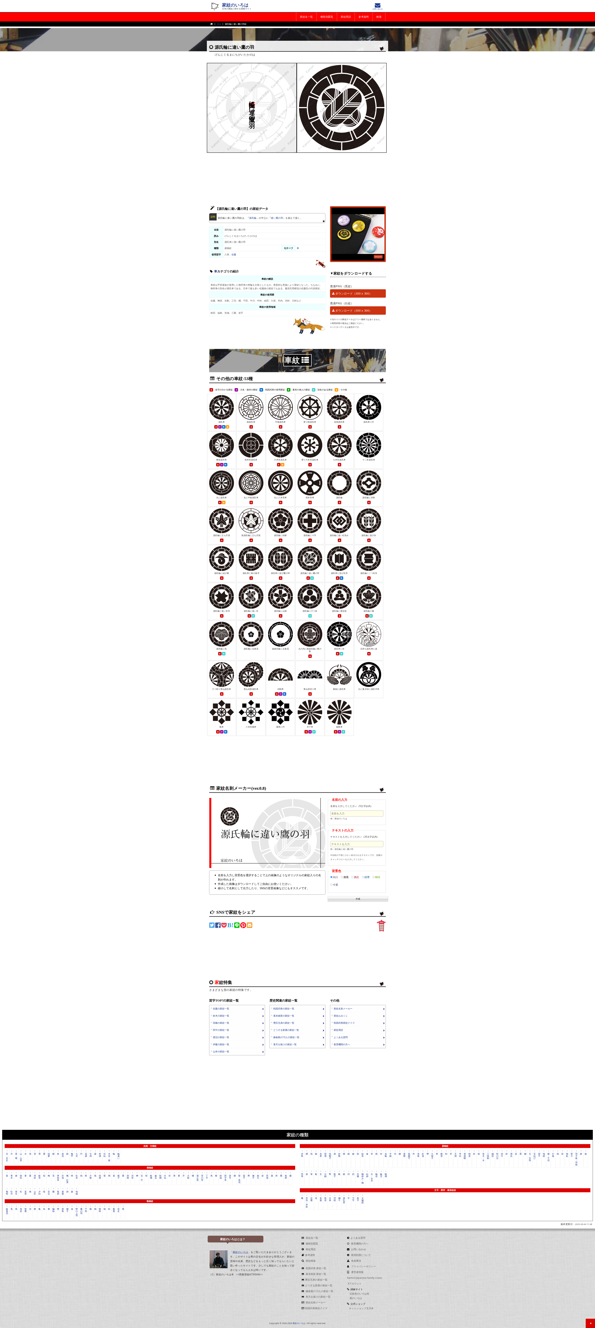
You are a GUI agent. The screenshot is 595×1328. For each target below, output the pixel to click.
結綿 (367, 1175)
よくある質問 (341, 1037)
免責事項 (355, 1260)
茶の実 (202, 1177)
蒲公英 (197, 1177)
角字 (358, 1199)
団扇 (325, 1154)
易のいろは (355, 1298)
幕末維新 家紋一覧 (315, 1274)
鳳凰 (114, 1210)
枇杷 (286, 1176)
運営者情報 (357, 1272)
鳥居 (325, 1199)
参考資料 (364, 16)
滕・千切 (548, 1157)
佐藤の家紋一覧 (221, 1008)
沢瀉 (63, 1176)
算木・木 (483, 1157)
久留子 (432, 1156)
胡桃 (128, 1176)
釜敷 (404, 1154)
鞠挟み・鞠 (362, 1178)
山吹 (35, 1192)
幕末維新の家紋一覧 (283, 1015)
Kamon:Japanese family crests (364, 1278)
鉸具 (362, 1154)
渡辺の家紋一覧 (221, 1037)
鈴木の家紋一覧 (221, 1015)
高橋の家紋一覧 (221, 1022)
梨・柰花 (239, 1178)
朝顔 (21, 1176)
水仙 (165, 1176)
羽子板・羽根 (576, 1159)
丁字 (207, 1176)
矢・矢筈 (372, 1177)
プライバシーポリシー (363, 1266)
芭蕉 (267, 1176)
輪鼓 (376, 1175)
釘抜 (423, 1154)
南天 (258, 1176)
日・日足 (7, 1156)
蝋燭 (386, 1175)
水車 (330, 1199)
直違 (321, 1199)
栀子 (118, 1176)
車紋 (219, 23)
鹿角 (63, 1210)
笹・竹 (142, 1177)
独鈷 (567, 1154)
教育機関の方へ (342, 1044)
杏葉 (418, 1154)
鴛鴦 (25, 1210)
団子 (539, 1154)
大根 (188, 1176)
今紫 (335, 884)
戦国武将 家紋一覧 (315, 1268)
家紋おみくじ (341, 1015)
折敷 (339, 1154)
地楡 (77, 1192)
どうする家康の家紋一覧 (286, 1030)
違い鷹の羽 (277, 218)
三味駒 (488, 1156)
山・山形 (21, 1156)
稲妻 (49, 1154)
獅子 (67, 1210)
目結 (105, 1154)
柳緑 (377, 877)
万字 (353, 1199)
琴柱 (460, 1154)
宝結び (534, 1156)
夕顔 (39, 1192)
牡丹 (12, 1192)
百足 (118, 1210)
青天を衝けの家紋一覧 (285, 1044)
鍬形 (442, 1154)
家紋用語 (346, 16)
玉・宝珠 (530, 1157)
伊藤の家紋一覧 (221, 1044)
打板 (553, 1154)
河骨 (132, 1176)
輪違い (118, 1156)
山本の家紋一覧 (221, 1051)
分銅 (325, 1175)
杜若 (77, 1176)
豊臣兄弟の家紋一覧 (283, 1022)
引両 (91, 1154)
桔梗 (100, 1176)
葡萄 (7, 1192)
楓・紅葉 (67, 1178)
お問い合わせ (358, 1249)
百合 (49, 1192)
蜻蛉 (100, 1210)
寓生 (16, 1192)
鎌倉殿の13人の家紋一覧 (286, 1037)
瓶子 (335, 1175)
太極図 (362, 1200)
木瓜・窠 (109, 1156)
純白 (335, 877)
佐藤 (233, 254)
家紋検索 (310, 1260)
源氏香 (344, 1200)
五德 (455, 1154)
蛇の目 (497, 1156)
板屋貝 (7, 1211)
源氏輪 (252, 218)
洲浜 (511, 1154)
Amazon (378, 256)
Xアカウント (354, 1283)
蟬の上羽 (77, 1212)
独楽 (469, 1154)
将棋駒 (465, 1156)
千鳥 (86, 1210)
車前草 (58, 1177)
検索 (378, 16)
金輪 (386, 1154)
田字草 (225, 1177)
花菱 (86, 1154)
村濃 (100, 1154)
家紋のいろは (235, 5)
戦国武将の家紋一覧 (283, 1008)
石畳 (311, 1199)
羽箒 (302, 1175)
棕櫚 (160, 1176)
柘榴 (151, 1176)
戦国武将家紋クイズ (344, 1022)
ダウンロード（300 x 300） (353, 293)
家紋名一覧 (306, 16)
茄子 (244, 1176)
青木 (12, 1176)
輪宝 (381, 1175)
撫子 (253, 1176)
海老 (21, 1210)
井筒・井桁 (307, 1202)
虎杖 (35, 1176)
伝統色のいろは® (359, 1293)
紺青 (367, 877)
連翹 (63, 1192)
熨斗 (572, 1154)
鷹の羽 (81, 1211)
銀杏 (39, 1176)
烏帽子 (330, 1156)
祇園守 (409, 1156)
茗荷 (25, 1192)
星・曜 (16, 1156)
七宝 (77, 1154)
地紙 (544, 1154)
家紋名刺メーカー (343, 1008)
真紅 (356, 877)
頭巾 (502, 1154)
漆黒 (346, 877)
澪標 (335, 1199)
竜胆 (58, 1192)
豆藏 (358, 1175)
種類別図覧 (326, 16)
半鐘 (390, 1154)
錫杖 (493, 1154)
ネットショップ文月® (361, 1308)
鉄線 (221, 1176)
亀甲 (72, 1154)
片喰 (91, 1176)
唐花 (63, 1154)
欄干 (339, 1199)
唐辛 (230, 1176)
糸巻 (321, 1154)
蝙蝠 (53, 1210)
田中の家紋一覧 (221, 1030)
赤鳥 (302, 1154)
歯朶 (156, 1176)
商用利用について (360, 1255)
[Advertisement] (297, 177)
